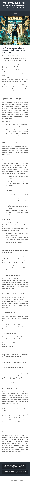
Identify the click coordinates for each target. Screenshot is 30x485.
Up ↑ (15, 482)
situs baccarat (23, 459)
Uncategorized (11, 456)
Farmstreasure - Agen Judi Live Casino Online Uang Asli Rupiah (15, 5)
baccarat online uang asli (13, 241)
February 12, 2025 (7, 55)
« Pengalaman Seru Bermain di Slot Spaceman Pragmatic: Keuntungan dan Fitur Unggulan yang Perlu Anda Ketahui (14, 466)
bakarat (18, 459)
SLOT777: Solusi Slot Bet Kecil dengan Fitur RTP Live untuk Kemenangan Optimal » (15, 472)
